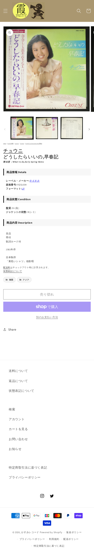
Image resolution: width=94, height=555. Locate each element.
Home (4, 143)
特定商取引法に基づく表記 (28, 467)
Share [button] (12, 329)
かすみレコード (30, 532)
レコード (17, 143)
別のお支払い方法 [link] (47, 317)
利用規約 (54, 539)
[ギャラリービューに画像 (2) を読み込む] (47, 128)
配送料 (6, 267)
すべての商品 (10, 143)
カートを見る (18, 429)
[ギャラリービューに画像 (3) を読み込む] (71, 128)
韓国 (11, 279)
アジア (26, 279)
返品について (18, 381)
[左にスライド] (5, 129)
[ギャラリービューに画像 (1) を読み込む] (22, 128)
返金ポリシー (74, 532)
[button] (5, 11)
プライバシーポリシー (25, 477)
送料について (18, 371)
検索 (12, 409)
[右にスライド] (89, 129)
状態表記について (12, 271)
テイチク (35, 180)
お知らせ (15, 449)
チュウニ (13, 150)
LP (23, 188)
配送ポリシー (71, 539)
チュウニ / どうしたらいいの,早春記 (33, 143)
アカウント (17, 419)
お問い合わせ (18, 439)
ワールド (22, 143)
